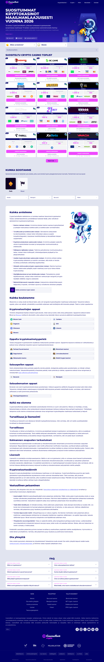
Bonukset (87, 2)
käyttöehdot (62, 659)
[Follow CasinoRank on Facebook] (77, 629)
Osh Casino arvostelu (83, 78)
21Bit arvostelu (52, 128)
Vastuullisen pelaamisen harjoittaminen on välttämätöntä (60, 489)
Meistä (32, 598)
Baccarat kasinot (52, 598)
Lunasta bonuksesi (21, 75)
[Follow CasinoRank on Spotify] (93, 629)
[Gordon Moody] (69, 645)
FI (7, 629)
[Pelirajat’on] (54, 645)
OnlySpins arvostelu (20, 103)
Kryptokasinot (62, 2)
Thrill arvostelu (21, 154)
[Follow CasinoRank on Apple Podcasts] (96, 629)
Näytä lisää (51, 161)
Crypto (72, 2)
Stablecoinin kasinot (71, 604)
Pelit (79, 2)
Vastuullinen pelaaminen (31, 659)
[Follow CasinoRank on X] (85, 629)
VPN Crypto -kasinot (71, 607)
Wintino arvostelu (52, 103)
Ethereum (19, 315)
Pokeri (52, 607)
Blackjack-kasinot (52, 601)
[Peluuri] (43, 645)
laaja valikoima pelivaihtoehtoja (28, 372)
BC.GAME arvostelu (52, 78)
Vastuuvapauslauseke (48, 659)
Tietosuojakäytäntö (32, 610)
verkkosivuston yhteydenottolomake (21, 543)
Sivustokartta (89, 659)
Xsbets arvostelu (52, 154)
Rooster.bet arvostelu (20, 78)
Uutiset (96, 2)
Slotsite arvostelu (20, 128)
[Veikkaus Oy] (25, 645)
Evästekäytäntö (75, 659)
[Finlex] (34, 645)
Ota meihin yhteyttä (32, 601)
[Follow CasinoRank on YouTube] (89, 629)
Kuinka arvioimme (32, 604)
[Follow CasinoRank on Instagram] (81, 629)
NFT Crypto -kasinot (72, 601)
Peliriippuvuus (15, 659)
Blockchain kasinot (72, 598)
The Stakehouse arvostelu (83, 128)
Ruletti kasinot (51, 604)
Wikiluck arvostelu (83, 103)
